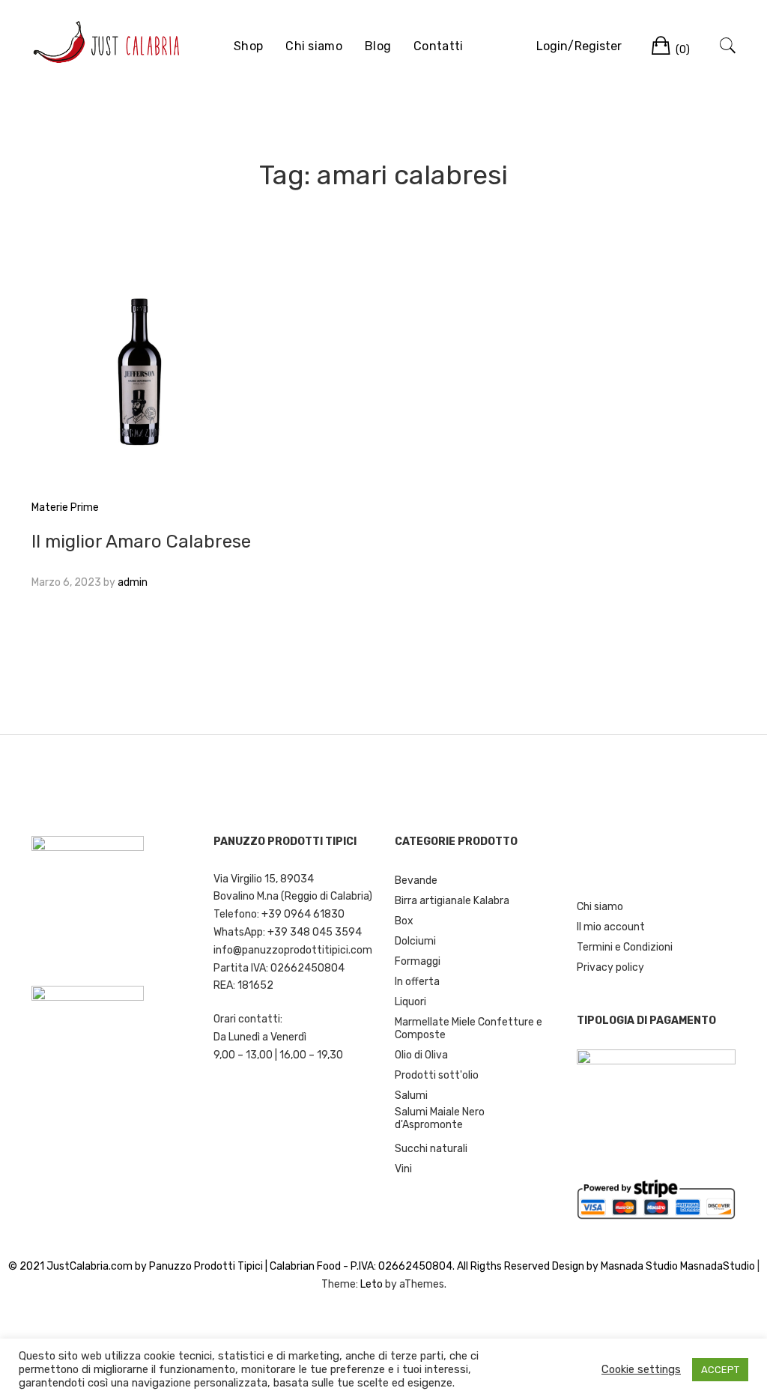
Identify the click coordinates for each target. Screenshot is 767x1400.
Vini (403, 1169)
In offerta (417, 981)
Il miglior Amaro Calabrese (141, 541)
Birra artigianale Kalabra (452, 900)
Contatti (438, 46)
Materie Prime (65, 507)
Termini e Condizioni (625, 947)
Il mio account (611, 927)
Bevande (416, 880)
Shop (248, 46)
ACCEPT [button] (720, 1369)
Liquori (410, 1002)
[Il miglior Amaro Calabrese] (141, 375)
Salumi (411, 1095)
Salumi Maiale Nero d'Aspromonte (440, 1118)
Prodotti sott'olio (437, 1075)
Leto (371, 1284)
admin (133, 582)
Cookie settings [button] (641, 1369)
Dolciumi (415, 941)
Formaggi (417, 961)
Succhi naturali (431, 1148)
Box (404, 921)
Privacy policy (610, 967)
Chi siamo (313, 46)
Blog (378, 46)
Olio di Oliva (421, 1055)
